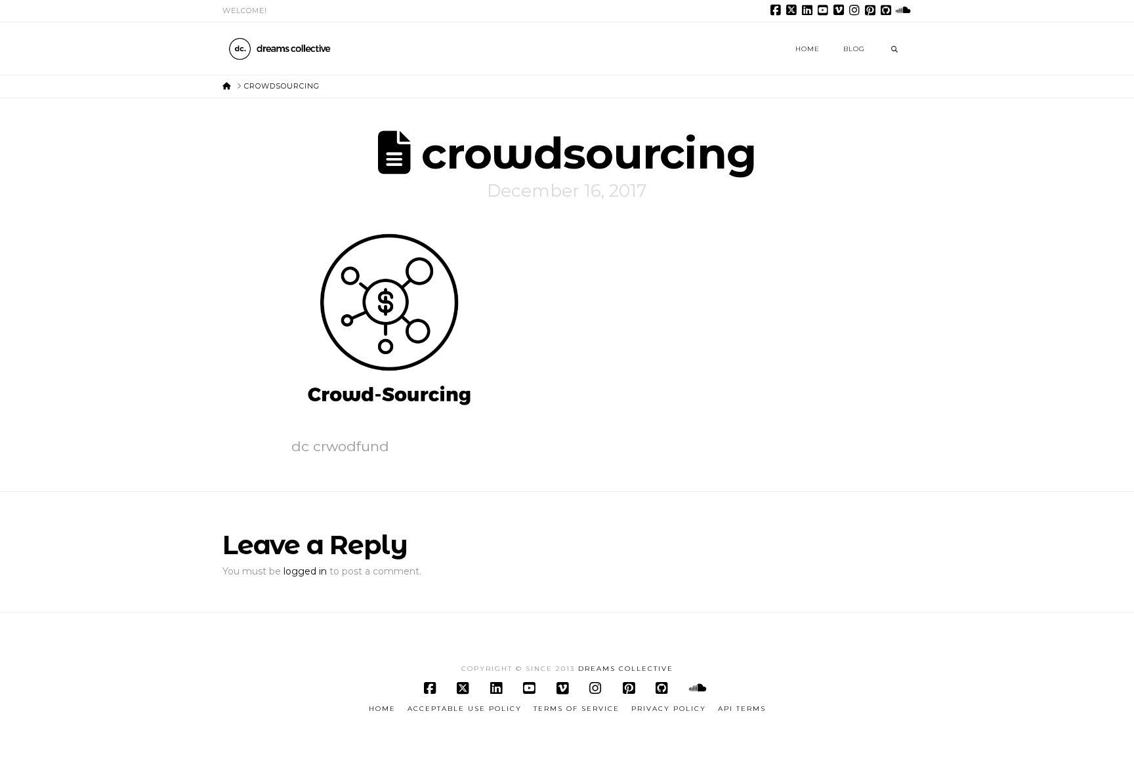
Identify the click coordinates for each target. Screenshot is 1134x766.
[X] (793, 10)
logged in (305, 571)
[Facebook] (778, 10)
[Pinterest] (872, 10)
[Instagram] (856, 10)
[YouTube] (825, 10)
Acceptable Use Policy (465, 708)
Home (382, 708)
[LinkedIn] (809, 10)
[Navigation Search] (894, 48)
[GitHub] (888, 10)
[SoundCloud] (904, 10)
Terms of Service (577, 708)
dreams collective (625, 668)
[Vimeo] (841, 10)
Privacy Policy (668, 708)
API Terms (742, 708)
